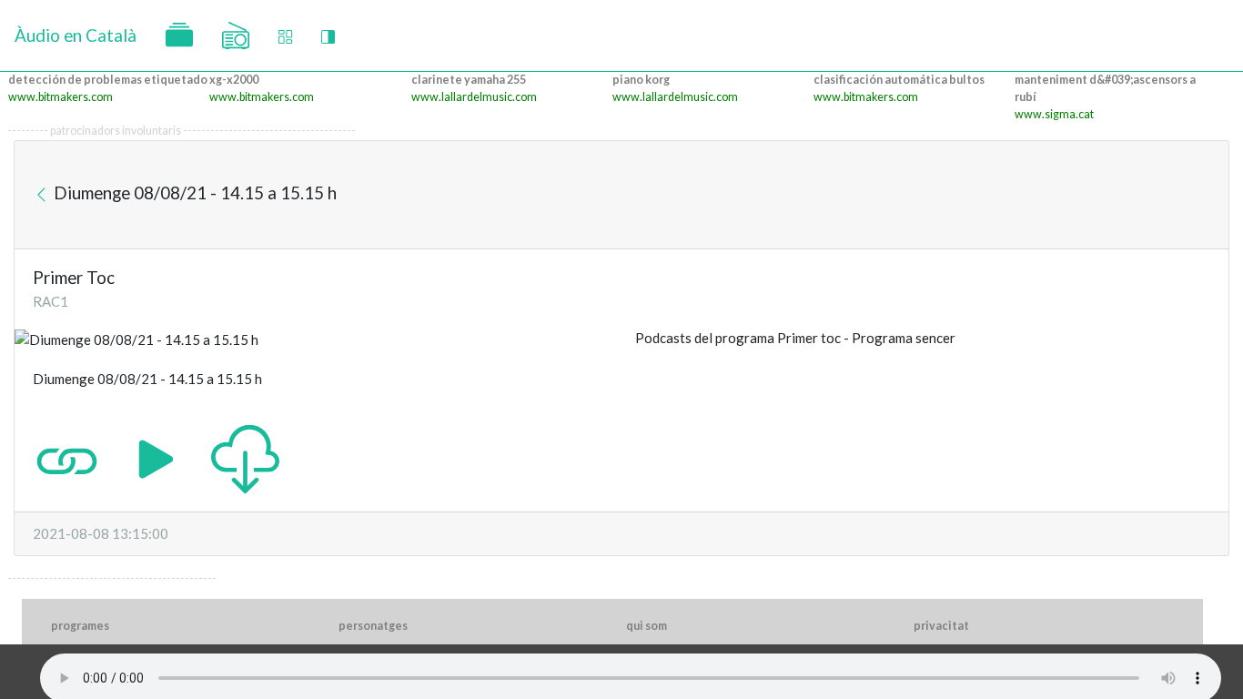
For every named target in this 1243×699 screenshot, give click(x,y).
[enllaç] (67, 458)
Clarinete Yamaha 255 (468, 79)
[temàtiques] (179, 35)
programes (80, 626)
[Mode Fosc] (328, 36)
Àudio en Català (75, 35)
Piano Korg (641, 79)
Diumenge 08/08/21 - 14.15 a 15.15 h (193, 192)
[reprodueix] (156, 458)
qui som (646, 626)
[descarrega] (245, 458)
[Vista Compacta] (285, 36)
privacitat (941, 626)
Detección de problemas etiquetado (107, 79)
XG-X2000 (233, 79)
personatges (373, 626)
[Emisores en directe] (235, 35)
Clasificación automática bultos (899, 79)
